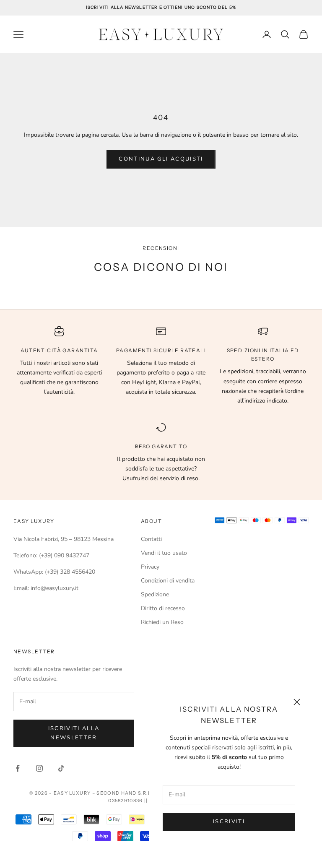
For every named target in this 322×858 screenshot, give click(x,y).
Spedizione (155, 594)
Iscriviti (229, 821)
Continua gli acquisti (161, 159)
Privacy (150, 567)
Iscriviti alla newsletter (74, 733)
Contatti (151, 539)
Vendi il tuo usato (164, 553)
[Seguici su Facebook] (17, 768)
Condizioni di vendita (168, 581)
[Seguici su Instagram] (39, 768)
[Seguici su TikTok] (61, 768)
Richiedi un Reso (162, 622)
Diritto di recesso (163, 608)
